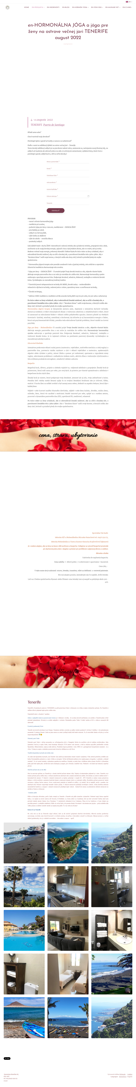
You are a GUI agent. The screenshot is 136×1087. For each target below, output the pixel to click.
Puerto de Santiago (53, 124)
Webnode (123, 1074)
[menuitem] (27, 7)
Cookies (129, 1074)
